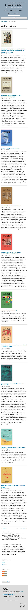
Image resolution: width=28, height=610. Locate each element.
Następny (23, 528)
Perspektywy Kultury (14, 5)
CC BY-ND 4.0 (12, 594)
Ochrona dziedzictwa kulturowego (9, 310)
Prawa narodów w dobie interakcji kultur (10, 205)
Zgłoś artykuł (6, 581)
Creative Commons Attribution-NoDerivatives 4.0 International (13, 593)
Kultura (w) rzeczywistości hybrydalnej (10, 148)
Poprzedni (5, 528)
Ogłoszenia (9, 13)
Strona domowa (4, 21)
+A (8, 2)
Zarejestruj (19, 2)
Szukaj (14, 17)
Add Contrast (13, 2)
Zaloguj (24, 2)
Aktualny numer (13, 10)
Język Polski (4, 564)
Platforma (6, 10)
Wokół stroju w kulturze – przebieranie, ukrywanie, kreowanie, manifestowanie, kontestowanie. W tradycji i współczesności (13, 50)
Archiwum (21, 10)
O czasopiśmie (17, 13)
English (3, 562)
